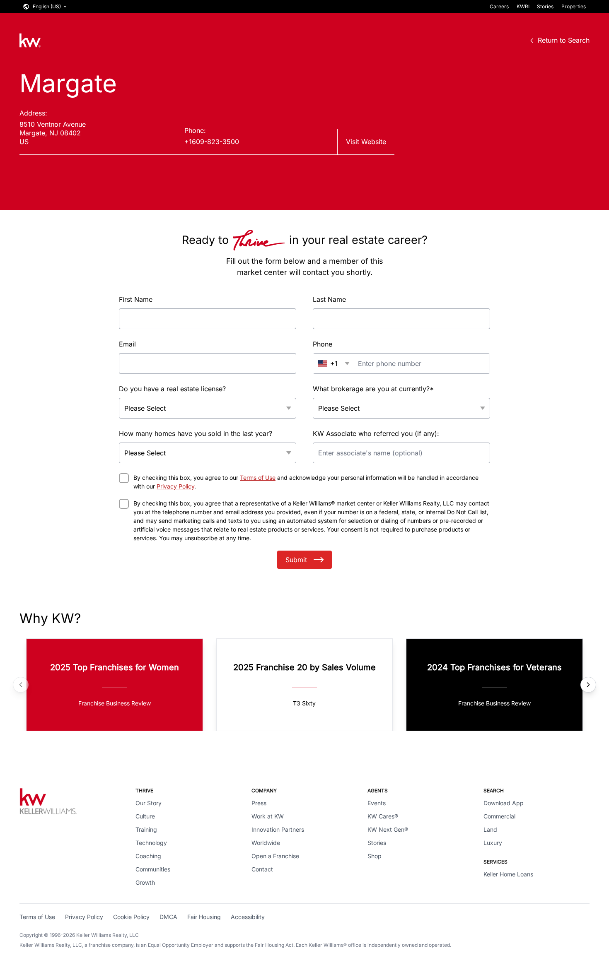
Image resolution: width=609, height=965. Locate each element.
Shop (374, 855)
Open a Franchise (275, 855)
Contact (262, 869)
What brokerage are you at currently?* (373, 389)
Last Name (329, 299)
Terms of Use (258, 477)
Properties (573, 6)
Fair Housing (204, 916)
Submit (296, 560)
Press (258, 802)
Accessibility (248, 916)
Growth (145, 882)
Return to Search (564, 40)
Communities (152, 869)
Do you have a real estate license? (172, 389)
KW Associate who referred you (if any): (376, 433)
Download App (503, 802)
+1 (334, 363)
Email (127, 344)
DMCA (168, 916)
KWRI (523, 6)
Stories (545, 6)
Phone (322, 344)
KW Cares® (382, 816)
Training (146, 829)
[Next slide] (588, 685)
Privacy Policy (175, 486)
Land (490, 829)
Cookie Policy (131, 916)
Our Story (148, 802)
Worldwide (265, 842)
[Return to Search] (30, 40)
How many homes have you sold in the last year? (195, 433)
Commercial (499, 816)
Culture (145, 816)
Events (376, 802)
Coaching (148, 855)
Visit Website (366, 141)
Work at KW (267, 816)
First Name (135, 299)
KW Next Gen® (387, 829)
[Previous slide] (21, 685)
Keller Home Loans (508, 874)
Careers (499, 6)
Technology (151, 842)
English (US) (47, 6)
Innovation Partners (277, 829)
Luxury (492, 842)
